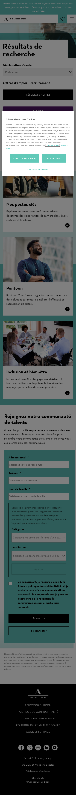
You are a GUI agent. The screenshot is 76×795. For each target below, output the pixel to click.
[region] (38, 143)
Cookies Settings (38, 169)
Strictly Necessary (24, 158)
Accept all (54, 158)
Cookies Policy (52, 145)
